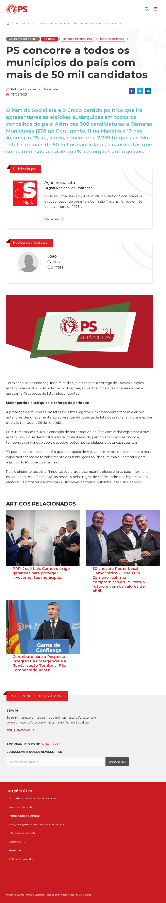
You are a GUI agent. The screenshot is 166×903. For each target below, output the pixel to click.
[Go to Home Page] (8, 23)
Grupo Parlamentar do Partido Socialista (32, 798)
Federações (15, 850)
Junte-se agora (18, 729)
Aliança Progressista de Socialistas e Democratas (37, 824)
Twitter (140, 91)
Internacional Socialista (22, 832)
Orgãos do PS (17, 841)
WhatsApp (50, 744)
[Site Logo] (17, 9)
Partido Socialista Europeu (24, 815)
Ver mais (51, 219)
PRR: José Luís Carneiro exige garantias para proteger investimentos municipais (41, 573)
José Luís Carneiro (112, 39)
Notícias (49, 39)
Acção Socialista (45, 89)
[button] (147, 9)
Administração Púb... (23, 39)
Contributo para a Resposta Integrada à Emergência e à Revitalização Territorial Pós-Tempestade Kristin (40, 663)
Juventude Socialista (21, 806)
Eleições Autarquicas (77, 39)
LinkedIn (148, 91)
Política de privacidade (22, 859)
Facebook (132, 91)
